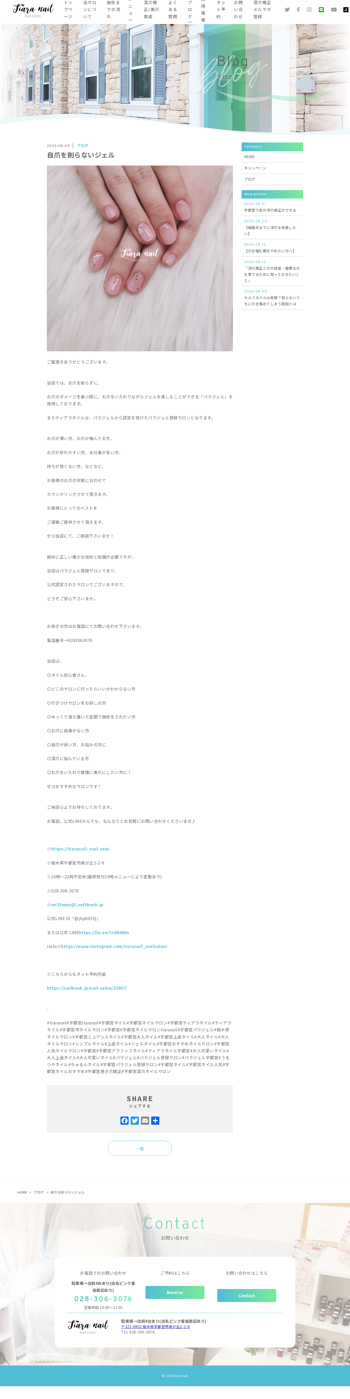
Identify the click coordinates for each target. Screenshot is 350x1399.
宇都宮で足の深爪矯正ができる (270, 207)
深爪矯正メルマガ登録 (262, 10)
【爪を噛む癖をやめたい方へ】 (270, 248)
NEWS (249, 156)
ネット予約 (221, 10)
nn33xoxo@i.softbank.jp (77, 904)
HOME (22, 1192)
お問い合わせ (238, 10)
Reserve (175, 1292)
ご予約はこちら (175, 1273)
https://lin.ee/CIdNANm (104, 932)
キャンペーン (255, 167)
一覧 (140, 1148)
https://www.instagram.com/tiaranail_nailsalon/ (114, 946)
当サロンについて (90, 10)
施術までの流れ (113, 10)
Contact (247, 1295)
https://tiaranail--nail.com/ (80, 849)
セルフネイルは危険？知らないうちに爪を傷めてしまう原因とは (272, 297)
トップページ (68, 10)
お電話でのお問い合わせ (103, 1273)
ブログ (190, 10)
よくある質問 (172, 10)
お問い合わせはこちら (247, 1273)
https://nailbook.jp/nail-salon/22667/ (87, 988)
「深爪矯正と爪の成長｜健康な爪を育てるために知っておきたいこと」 (272, 271)
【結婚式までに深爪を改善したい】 (270, 227)
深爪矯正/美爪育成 (152, 10)
